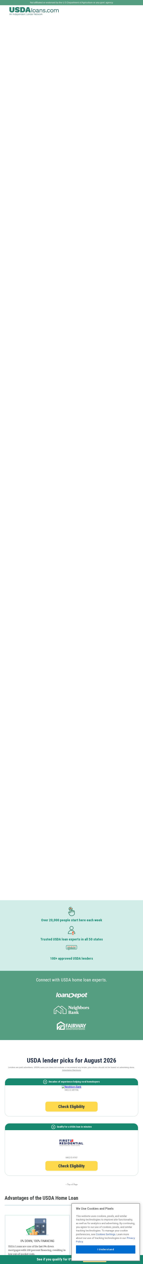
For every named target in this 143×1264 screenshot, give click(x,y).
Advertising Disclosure (71, 1070)
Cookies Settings (105, 1234)
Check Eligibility (71, 1106)
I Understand (105, 1249)
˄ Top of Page (72, 1184)
